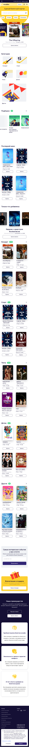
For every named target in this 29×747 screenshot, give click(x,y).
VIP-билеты (3, 720)
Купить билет (14, 615)
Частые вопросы (4, 712)
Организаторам (4, 716)
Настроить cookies (6, 741)
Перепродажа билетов (6, 714)
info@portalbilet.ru (21, 727)
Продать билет (14, 611)
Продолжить (14, 563)
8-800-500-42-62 (17, 1)
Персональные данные (5, 724)
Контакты (3, 727)
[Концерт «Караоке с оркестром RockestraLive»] (14, 218)
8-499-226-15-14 (21, 726)
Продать (19, 4)
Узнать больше (14, 588)
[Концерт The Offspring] (14, 29)
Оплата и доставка (5, 710)
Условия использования (6, 722)
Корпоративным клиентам (6, 718)
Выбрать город (25, 1)
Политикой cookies (15, 736)
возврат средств (18, 665)
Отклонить (8, 743)
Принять (21, 743)
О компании (3, 725)
